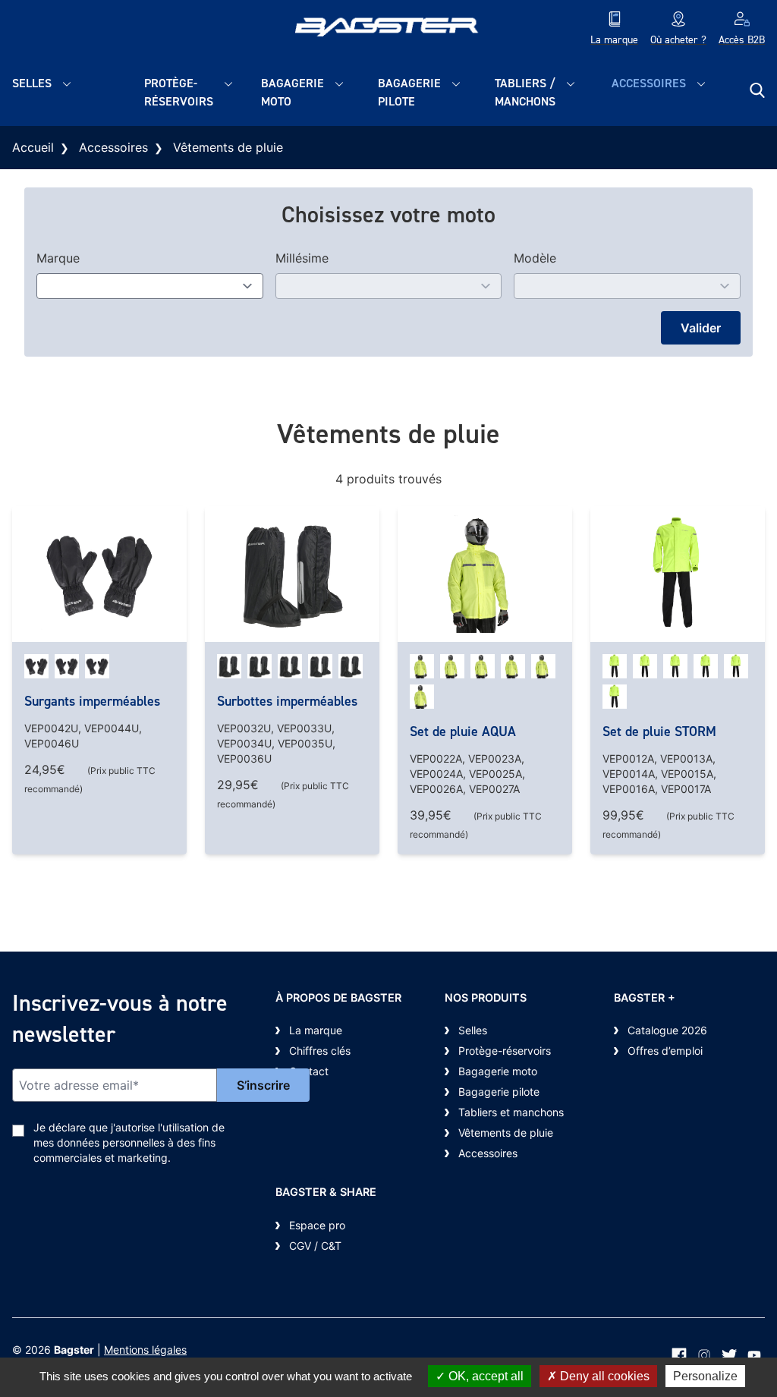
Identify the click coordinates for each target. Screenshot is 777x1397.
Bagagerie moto (292, 92)
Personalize (705, 1376)
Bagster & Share (325, 1191)
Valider (701, 327)
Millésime (302, 258)
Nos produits (486, 997)
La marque (315, 1030)
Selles (32, 83)
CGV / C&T (315, 1245)
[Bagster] (389, 29)
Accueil (33, 147)
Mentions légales (145, 1349)
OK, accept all (484, 1376)
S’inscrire (263, 1085)
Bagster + (644, 997)
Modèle (535, 258)
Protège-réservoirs (178, 92)
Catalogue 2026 (667, 1030)
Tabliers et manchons (511, 1112)
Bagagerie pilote (409, 92)
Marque (58, 258)
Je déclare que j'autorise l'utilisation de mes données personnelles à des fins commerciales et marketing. (129, 1142)
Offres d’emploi (665, 1050)
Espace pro (317, 1225)
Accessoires (649, 83)
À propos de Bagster (338, 997)
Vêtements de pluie (505, 1132)
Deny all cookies (603, 1376)
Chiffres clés (320, 1050)
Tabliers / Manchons (525, 92)
